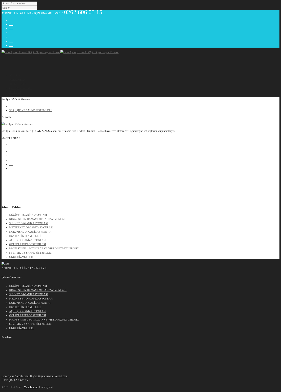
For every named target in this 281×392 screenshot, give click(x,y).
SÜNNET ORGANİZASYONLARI (28, 223)
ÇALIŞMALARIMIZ (20, 88)
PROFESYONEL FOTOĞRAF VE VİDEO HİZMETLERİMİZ (44, 248)
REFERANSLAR (18, 84)
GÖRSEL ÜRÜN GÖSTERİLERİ (27, 244)
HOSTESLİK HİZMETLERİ (25, 236)
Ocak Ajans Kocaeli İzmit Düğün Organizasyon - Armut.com (34, 376)
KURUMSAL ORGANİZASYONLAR (30, 231)
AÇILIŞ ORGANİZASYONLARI (27, 240)
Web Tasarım (31, 387)
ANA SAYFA (16, 75)
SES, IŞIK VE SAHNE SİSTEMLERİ (30, 252)
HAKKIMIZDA (18, 79)
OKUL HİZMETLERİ (21, 257)
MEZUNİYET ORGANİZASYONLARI (31, 227)
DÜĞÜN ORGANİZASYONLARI (28, 214)
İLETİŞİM (15, 92)
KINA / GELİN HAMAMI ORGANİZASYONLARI (38, 219)
